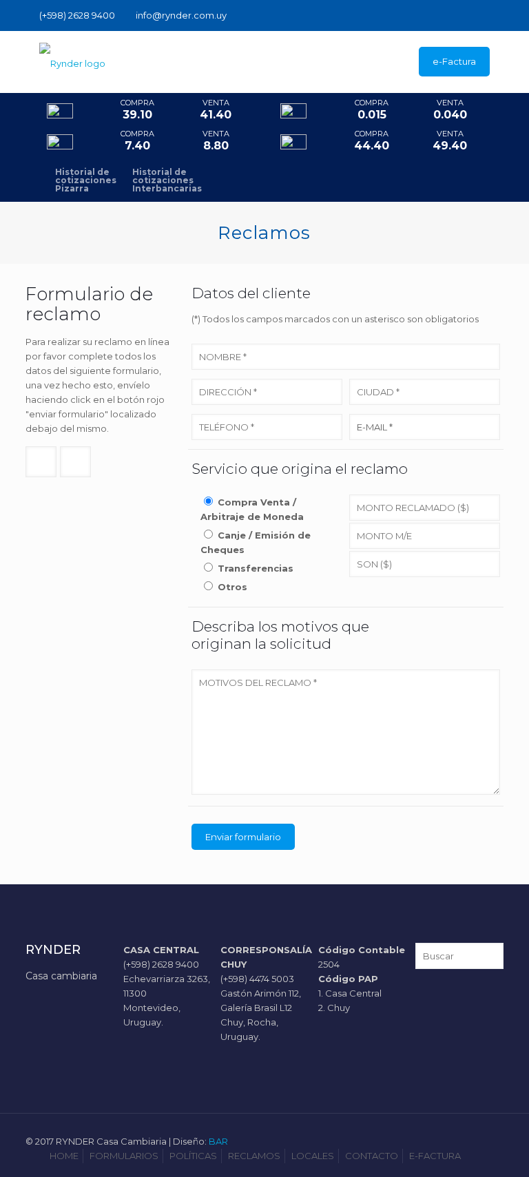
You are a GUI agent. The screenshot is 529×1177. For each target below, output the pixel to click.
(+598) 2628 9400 (77, 15)
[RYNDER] (72, 62)
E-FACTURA (435, 1155)
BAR (218, 1141)
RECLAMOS (254, 1155)
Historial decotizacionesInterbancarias (167, 180)
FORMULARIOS (124, 1155)
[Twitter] (496, 14)
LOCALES (312, 1155)
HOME (64, 1155)
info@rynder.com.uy (181, 15)
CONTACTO (371, 1155)
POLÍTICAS (193, 1155)
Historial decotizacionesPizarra (85, 180)
